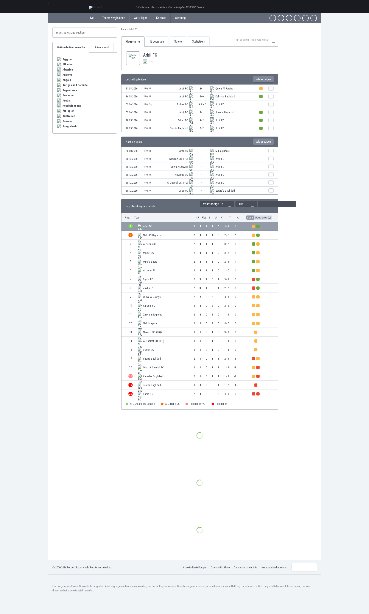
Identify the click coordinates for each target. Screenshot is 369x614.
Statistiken (198, 41)
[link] (199, 88)
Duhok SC (182, 104)
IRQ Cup (148, 104)
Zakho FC (182, 120)
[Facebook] (272, 18)
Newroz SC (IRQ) (178, 158)
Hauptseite (133, 41)
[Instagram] (289, 18)
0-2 (202, 128)
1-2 (202, 120)
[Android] (305, 18)
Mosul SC (148, 252)
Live (91, 18)
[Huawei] (313, 18)
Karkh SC (148, 393)
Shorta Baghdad (179, 128)
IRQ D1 (147, 88)
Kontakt (161, 18)
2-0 (202, 96)
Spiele (178, 41)
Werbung (180, 18)
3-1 (202, 112)
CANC (202, 104)
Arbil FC (183, 88)
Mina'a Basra (222, 150)
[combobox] (256, 40)
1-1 (202, 88)
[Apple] (297, 18)
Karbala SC (149, 305)
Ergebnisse (157, 41)
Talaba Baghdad (152, 385)
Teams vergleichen (113, 18)
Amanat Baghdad (224, 112)
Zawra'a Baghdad (225, 190)
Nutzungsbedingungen (274, 567)
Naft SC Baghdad (152, 235)
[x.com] (281, 18)
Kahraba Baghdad (225, 96)
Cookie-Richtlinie (220, 567)
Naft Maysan (150, 323)
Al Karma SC (181, 174)
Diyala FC (148, 279)
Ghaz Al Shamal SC (153, 367)
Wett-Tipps (141, 18)
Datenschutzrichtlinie (245, 567)
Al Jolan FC (149, 270)
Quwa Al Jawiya (224, 88)
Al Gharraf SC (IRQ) (177, 182)
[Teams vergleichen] (271, 88)
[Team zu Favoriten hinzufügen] (160, 55)
